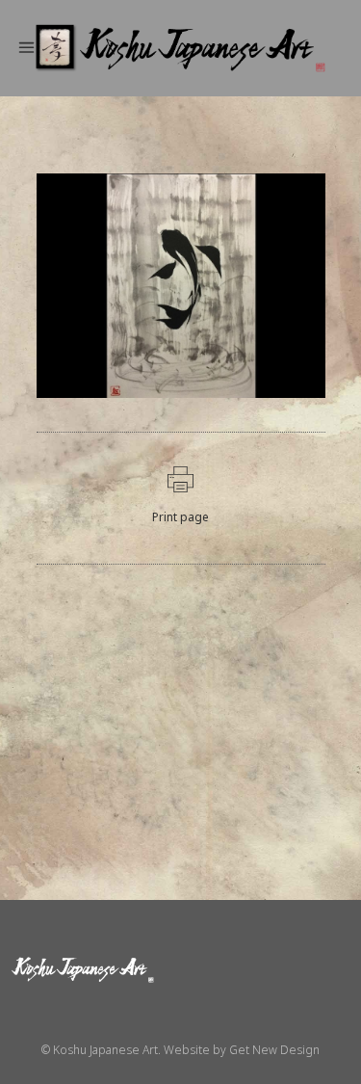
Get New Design (274, 1050)
